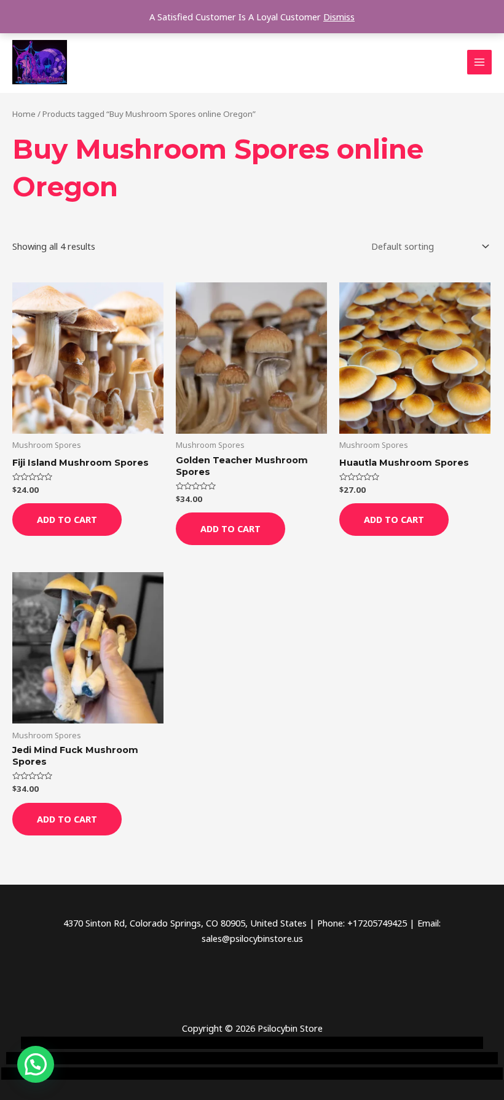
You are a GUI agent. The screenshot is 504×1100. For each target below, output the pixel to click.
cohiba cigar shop (69, 1073)
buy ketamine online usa (317, 1043)
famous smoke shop (224, 1043)
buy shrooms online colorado (275, 1058)
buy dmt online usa (173, 1058)
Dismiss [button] (339, 16)
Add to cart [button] (67, 519)
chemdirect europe (141, 1043)
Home (24, 113)
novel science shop (59, 1043)
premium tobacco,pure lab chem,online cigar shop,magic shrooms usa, (357, 1073)
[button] (35, 1064)
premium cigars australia (159, 1073)
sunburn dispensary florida (392, 1058)
